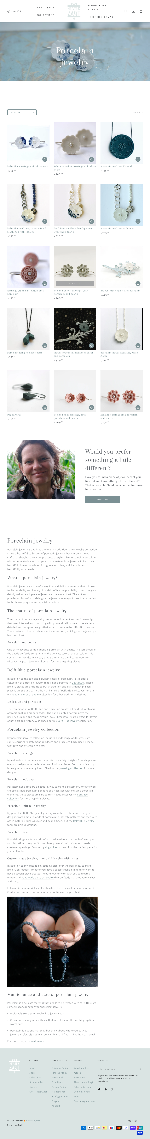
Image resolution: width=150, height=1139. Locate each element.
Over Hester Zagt (38, 1091)
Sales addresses (82, 1087)
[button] (126, 11)
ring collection (53, 847)
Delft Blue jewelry (83, 821)
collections (35, 1077)
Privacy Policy (59, 1087)
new (31, 1068)
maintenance (37, 1041)
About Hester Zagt (83, 1082)
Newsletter (79, 1077)
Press (77, 1096)
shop (32, 1072)
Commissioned (82, 1091)
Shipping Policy (60, 1068)
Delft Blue (78, 682)
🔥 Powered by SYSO (32, 1121)
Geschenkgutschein (84, 1101)
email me (103, 499)
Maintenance (58, 1091)
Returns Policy (59, 1072)
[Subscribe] (141, 1069)
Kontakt (56, 1105)
